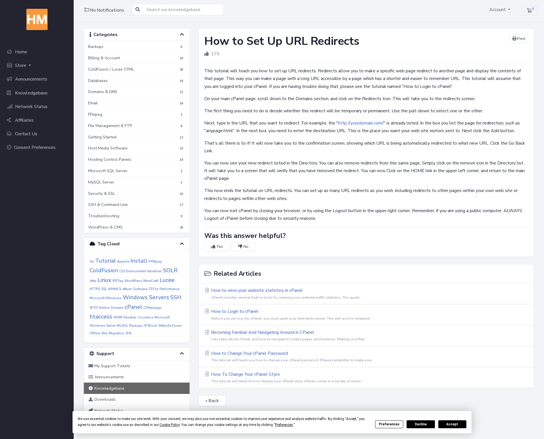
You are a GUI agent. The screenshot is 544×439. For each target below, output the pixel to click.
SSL (104, 289)
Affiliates (24, 120)
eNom (127, 289)
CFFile (153, 289)
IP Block (150, 325)
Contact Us (25, 134)
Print (521, 38)
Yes (219, 246)
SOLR (170, 270)
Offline (95, 333)
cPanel (133, 307)
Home (20, 52)
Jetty (93, 280)
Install (138, 261)
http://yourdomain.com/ (361, 123)
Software (140, 289)
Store (20, 65)
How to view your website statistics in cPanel (286, 293)
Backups (136, 325)
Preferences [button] (284, 425)
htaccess (101, 316)
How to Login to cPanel (291, 314)
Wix (104, 333)
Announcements (30, 79)
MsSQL (122, 325)
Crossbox (145, 317)
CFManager (152, 307)
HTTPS (95, 289)
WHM (117, 317)
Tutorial (105, 261)
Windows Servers (146, 297)
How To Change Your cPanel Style (287, 377)
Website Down (170, 325)
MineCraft (150, 280)
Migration (116, 333)
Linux (104, 280)
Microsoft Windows (106, 298)
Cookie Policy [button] (170, 425)
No (245, 246)
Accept (452, 424)
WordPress (133, 280)
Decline (421, 424)
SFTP (93, 307)
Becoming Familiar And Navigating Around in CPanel (288, 335)
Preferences (389, 424)
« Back (212, 401)
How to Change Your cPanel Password (292, 356)
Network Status (31, 107)
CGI (122, 271)
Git (92, 261)
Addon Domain (111, 307)
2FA (128, 333)
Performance (169, 289)
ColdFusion (104, 270)
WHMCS (114, 289)
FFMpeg (155, 261)
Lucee (167, 280)
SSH (175, 297)
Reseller (130, 317)
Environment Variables (144, 271)
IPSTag (117, 280)
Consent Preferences (35, 147)
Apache (123, 261)
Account (498, 10)
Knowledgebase (31, 93)
